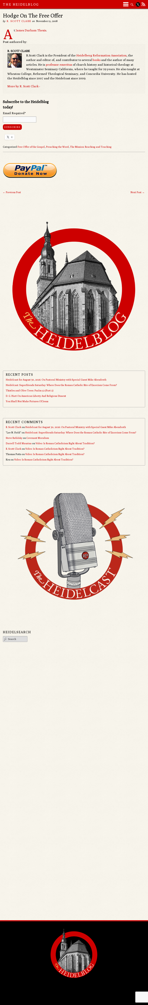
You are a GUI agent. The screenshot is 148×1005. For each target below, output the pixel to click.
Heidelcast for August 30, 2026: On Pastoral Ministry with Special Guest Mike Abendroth (56, 379)
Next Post (137, 192)
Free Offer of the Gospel (31, 146)
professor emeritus (59, 64)
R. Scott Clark (19, 21)
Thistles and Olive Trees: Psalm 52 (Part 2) (29, 390)
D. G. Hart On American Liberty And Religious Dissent (36, 395)
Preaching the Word (57, 146)
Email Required (14, 113)
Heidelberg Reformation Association (101, 55)
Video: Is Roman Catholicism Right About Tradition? (65, 443)
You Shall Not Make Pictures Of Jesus (27, 401)
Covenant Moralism (37, 437)
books (97, 60)
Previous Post (12, 192)
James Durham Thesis (31, 30)
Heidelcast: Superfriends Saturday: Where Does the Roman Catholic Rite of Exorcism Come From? (61, 385)
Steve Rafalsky (14, 437)
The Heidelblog (21, 4)
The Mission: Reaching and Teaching (91, 146)
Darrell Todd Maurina (19, 443)
